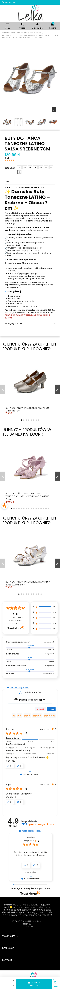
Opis (7, 181)
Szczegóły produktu (14, 323)
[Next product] (57, 35)
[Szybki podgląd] (32, 388)
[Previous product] (56, 35)
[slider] (30, 739)
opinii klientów (15, 619)
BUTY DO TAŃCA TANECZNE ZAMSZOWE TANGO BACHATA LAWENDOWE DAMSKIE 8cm (27, 496)
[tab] (30, 181)
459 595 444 (10, 2)
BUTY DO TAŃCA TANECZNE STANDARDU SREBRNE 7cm (27, 409)
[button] (8, 687)
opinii (37, 824)
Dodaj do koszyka (35, 984)
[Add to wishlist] (55, 983)
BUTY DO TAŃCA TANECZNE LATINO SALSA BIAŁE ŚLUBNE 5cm (28, 583)
